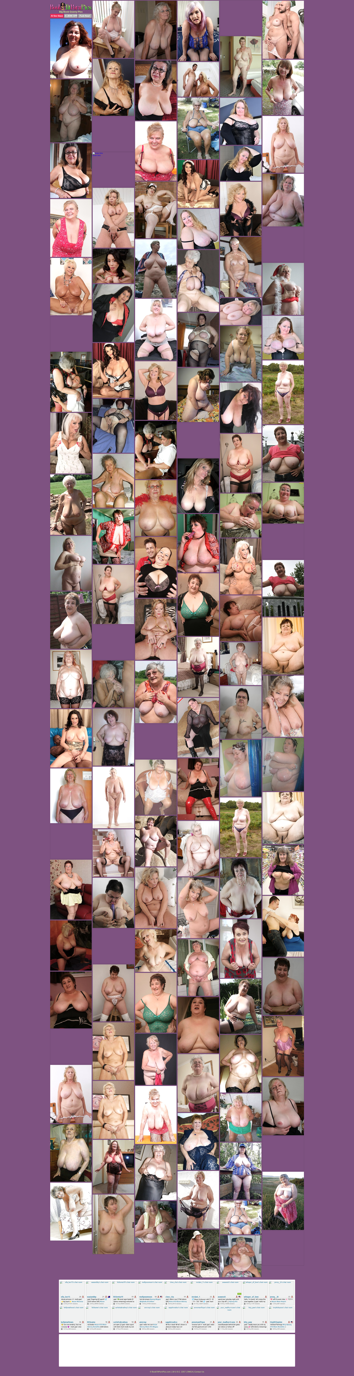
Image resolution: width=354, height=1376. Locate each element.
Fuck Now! (85, 16)
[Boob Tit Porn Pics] (71, 6)
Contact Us (199, 1372)
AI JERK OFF (70, 16)
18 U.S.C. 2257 (179, 1372)
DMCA (190, 1372)
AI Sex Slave (57, 16)
